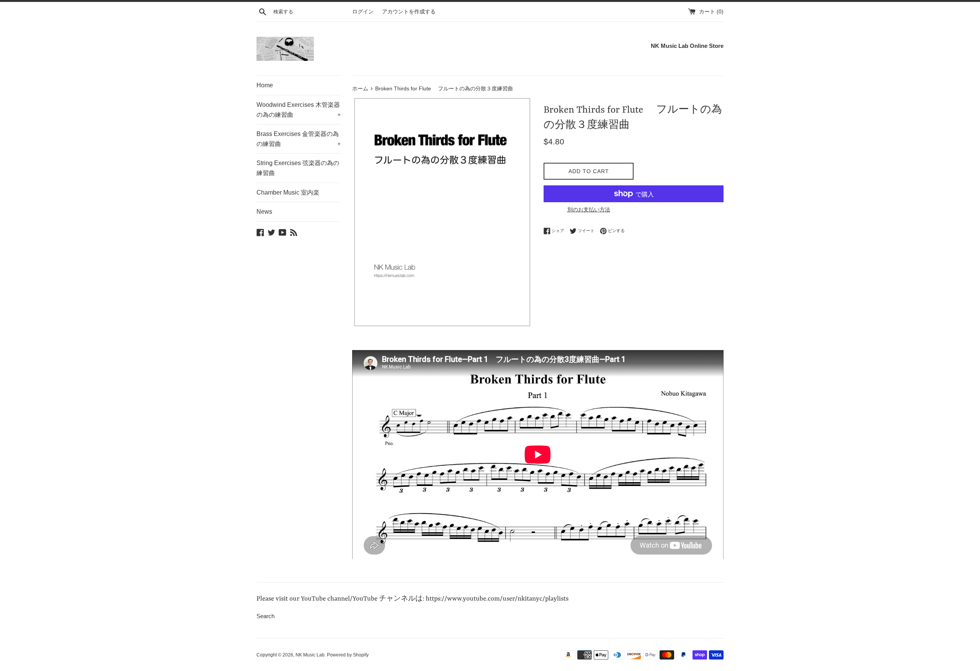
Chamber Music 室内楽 (287, 192)
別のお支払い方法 (588, 209)
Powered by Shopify (348, 655)
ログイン (363, 12)
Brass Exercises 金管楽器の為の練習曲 (298, 139)
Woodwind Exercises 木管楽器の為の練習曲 (298, 109)
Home (264, 85)
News (264, 211)
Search (265, 616)
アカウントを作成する (409, 12)
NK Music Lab (310, 655)
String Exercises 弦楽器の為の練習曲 (297, 168)
